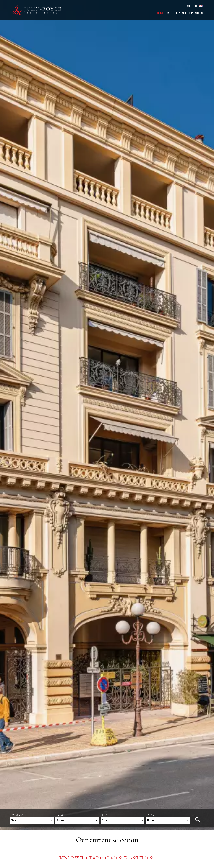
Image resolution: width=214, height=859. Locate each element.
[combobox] (32, 820)
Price (151, 815)
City (104, 815)
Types (60, 815)
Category (17, 815)
